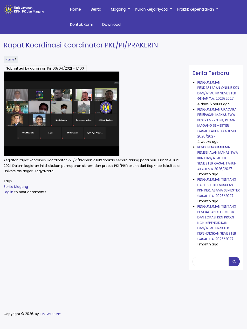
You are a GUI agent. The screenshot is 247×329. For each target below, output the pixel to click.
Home (75, 9)
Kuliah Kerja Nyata (153, 12)
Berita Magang (16, 186)
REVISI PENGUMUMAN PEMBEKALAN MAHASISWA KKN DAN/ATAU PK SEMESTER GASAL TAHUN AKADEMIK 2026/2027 (217, 158)
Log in (8, 192)
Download (111, 24)
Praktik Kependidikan (198, 12)
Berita (96, 9)
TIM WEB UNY (50, 313)
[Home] (24, 9)
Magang (120, 12)
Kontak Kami (81, 24)
